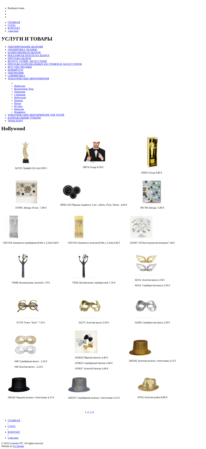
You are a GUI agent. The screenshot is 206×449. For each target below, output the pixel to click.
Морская (19, 109)
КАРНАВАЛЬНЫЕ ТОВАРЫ (24, 117)
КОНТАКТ (14, 432)
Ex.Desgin (18, 446)
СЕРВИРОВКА (16, 75)
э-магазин (13, 437)
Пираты (18, 100)
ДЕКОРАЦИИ (16, 72)
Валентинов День (24, 88)
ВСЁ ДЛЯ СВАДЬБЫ (20, 67)
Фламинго (19, 112)
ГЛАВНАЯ (14, 420)
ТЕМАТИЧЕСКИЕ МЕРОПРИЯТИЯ (28, 78)
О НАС (12, 426)
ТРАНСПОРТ (15, 120)
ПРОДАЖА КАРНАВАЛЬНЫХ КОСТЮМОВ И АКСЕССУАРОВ (45, 64)
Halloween (19, 86)
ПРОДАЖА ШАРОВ (19, 58)
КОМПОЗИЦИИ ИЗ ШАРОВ (24, 52)
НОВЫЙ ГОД (15, 70)
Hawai (17, 103)
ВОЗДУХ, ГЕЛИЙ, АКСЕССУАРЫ (27, 61)
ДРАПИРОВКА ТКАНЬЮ (22, 49)
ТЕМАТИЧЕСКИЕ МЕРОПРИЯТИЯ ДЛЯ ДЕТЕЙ (36, 115)
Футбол (18, 106)
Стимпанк (19, 94)
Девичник (19, 91)
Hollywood (20, 97)
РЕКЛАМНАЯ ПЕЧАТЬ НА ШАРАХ (28, 55)
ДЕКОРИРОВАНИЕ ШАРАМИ (25, 46)
